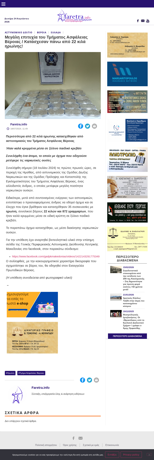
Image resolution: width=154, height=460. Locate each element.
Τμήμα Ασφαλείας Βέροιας (32, 373)
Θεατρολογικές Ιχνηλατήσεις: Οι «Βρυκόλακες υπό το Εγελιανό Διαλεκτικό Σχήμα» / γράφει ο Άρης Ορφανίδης (133, 321)
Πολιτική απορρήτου (46, 445)
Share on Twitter (87, 126)
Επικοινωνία (112, 445)
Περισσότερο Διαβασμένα (127, 336)
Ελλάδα (56, 32)
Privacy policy (131, 454)
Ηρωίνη (10, 373)
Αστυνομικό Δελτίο (18, 32)
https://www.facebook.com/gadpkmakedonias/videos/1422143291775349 (56, 256)
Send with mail (94, 126)
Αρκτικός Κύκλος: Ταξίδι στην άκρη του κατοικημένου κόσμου (133, 302)
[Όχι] (149, 454)
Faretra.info (18, 124)
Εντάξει (112, 454)
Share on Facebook (80, 126)
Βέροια (41, 32)
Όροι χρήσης (70, 445)
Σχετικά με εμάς (91, 445)
